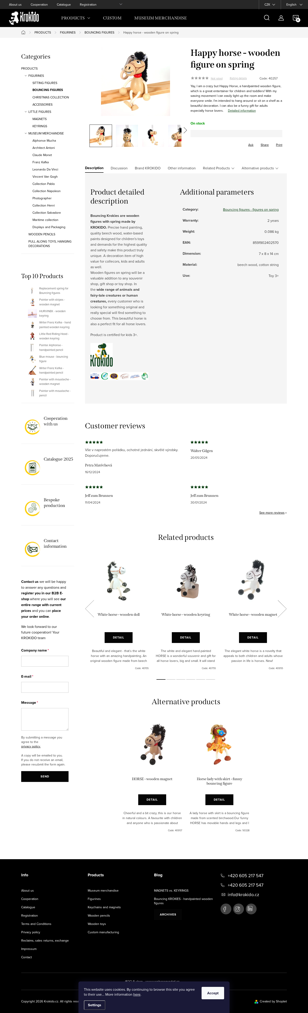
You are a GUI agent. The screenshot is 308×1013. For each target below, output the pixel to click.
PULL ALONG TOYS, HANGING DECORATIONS (49, 243)
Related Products (216, 168)
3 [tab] (180, 679)
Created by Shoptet (273, 1001)
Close (215, 143)
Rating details (238, 78)
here (136, 994)
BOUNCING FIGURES (47, 90)
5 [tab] (200, 679)
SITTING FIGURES (44, 83)
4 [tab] (190, 679)
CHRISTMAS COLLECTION (50, 97)
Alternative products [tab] (258, 168)
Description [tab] (94, 168)
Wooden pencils (99, 915)
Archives (168, 914)
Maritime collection (45, 220)
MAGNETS (39, 119)
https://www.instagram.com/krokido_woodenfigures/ (238, 909)
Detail (118, 637)
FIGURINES (36, 75)
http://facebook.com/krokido (226, 909)
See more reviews (272, 512)
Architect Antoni (43, 147)
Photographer (42, 198)
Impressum (29, 949)
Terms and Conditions (36, 924)
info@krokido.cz (243, 894)
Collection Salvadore (46, 212)
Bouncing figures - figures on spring (251, 209)
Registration (88, 4)
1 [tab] (160, 679)
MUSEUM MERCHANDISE (46, 133)
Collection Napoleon (46, 191)
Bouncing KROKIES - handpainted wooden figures (183, 901)
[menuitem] (76, 18)
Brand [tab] (148, 168)
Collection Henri (43, 205)
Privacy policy (30, 932)
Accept (212, 993)
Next (282, 609)
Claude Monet (42, 155)
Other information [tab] (182, 168)
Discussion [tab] (119, 168)
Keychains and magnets (104, 907)
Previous (89, 609)
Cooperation (39, 4)
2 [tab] (170, 679)
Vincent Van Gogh (45, 176)
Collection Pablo (43, 184)
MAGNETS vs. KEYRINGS (171, 890)
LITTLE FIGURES (39, 111)
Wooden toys (97, 924)
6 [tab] (210, 679)
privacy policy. (31, 746)
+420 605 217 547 (245, 876)
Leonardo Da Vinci (45, 169)
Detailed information (242, 110)
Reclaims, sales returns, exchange (45, 940)
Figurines (94, 899)
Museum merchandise (103, 890)
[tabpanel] (118, 614)
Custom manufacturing (103, 932)
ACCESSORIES (42, 104)
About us (15, 4)
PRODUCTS (29, 68)
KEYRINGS (39, 126)
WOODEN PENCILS (41, 234)
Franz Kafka (40, 162)
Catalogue (64, 4)
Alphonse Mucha (44, 140)
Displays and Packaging (48, 227)
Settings (94, 1005)
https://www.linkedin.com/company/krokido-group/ (251, 909)
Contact (26, 957)
